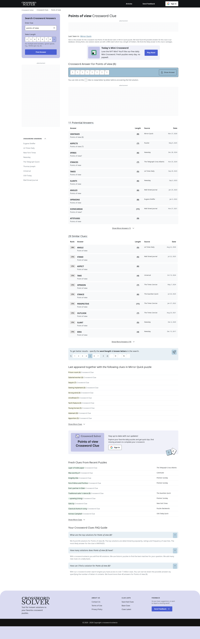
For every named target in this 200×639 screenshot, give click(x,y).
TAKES (73, 171)
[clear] (54, 28)
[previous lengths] (54, 39)
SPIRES (73, 152)
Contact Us (96, 602)
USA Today (27, 175)
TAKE (79, 275)
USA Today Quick (162, 513)
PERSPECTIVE (83, 303)
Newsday (27, 157)
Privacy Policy (97, 609)
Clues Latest (126, 609)
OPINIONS (75, 199)
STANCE (80, 294)
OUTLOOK (81, 313)
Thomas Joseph (29, 166)
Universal (27, 171)
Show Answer (169, 72)
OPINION (81, 285)
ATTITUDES (75, 218)
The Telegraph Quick (31, 162)
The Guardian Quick (164, 493)
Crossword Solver (28, 10)
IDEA (79, 332)
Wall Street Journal (30, 180)
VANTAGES (75, 134)
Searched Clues (128, 602)
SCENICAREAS (76, 209)
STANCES (74, 162)
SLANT (80, 322)
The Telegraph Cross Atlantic (167, 468)
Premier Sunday (162, 478)
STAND (80, 257)
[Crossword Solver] (29, 4)
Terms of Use (97, 605)
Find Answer (41, 52)
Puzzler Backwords (163, 508)
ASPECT (80, 266)
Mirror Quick (85, 36)
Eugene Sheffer (29, 143)
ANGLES (73, 190)
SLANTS (73, 181)
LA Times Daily (29, 148)
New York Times (162, 503)
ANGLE (80, 247)
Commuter (160, 473)
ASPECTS (74, 143)
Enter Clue (29, 23)
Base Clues (126, 605)
